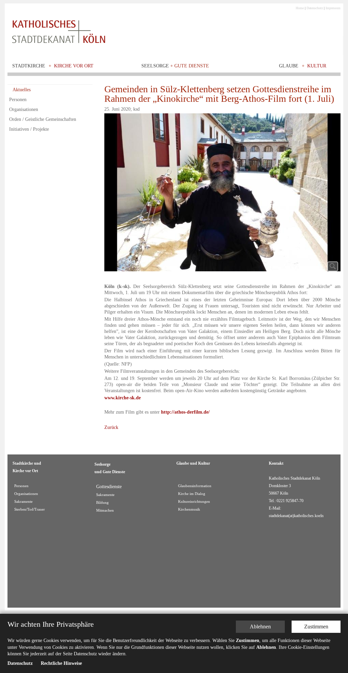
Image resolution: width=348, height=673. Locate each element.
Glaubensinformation (194, 486)
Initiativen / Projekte (29, 129)
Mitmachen (105, 510)
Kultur (316, 65)
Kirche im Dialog (191, 494)
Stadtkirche (28, 65)
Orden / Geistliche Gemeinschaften (42, 119)
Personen (18, 99)
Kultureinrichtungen (194, 501)
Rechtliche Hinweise (61, 663)
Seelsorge (175, 65)
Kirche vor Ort (73, 65)
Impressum (333, 8)
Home (300, 8)
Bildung (102, 502)
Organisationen (23, 109)
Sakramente (23, 501)
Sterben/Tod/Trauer (29, 509)
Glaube (288, 65)
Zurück (111, 427)
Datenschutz (315, 8)
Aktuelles (22, 89)
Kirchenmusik (189, 509)
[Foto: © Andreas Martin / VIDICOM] (222, 194)
